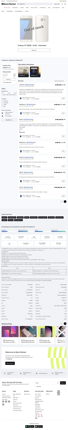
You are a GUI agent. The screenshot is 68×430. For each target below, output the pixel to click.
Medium (48, 394)
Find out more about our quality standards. (41, 280)
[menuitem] (15, 7)
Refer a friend (27, 394)
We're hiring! (4, 399)
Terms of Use (38, 394)
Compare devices (17, 408)
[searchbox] (36, 4)
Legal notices (38, 408)
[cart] (65, 4)
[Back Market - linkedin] (6, 401)
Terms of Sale (38, 396)
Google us (9, 358)
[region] (42, 72)
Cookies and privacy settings (39, 402)
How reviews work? (7, 82)
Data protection (38, 399)
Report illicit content (39, 409)
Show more (22, 132)
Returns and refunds (17, 403)
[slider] (3, 95)
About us (4, 394)
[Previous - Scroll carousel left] (61, 323)
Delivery (14, 401)
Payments (15, 399)
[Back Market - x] (3, 404)
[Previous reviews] (61, 201)
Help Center (15, 405)
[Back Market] (9, 4)
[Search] (18, 4)
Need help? (57, 4)
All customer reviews (17, 410)
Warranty (37, 397)
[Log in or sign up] (62, 4)
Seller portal (15, 397)
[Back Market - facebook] (9, 401)
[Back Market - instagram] (3, 401)
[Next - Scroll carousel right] (65, 323)
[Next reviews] (65, 201)
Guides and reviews (17, 406)
